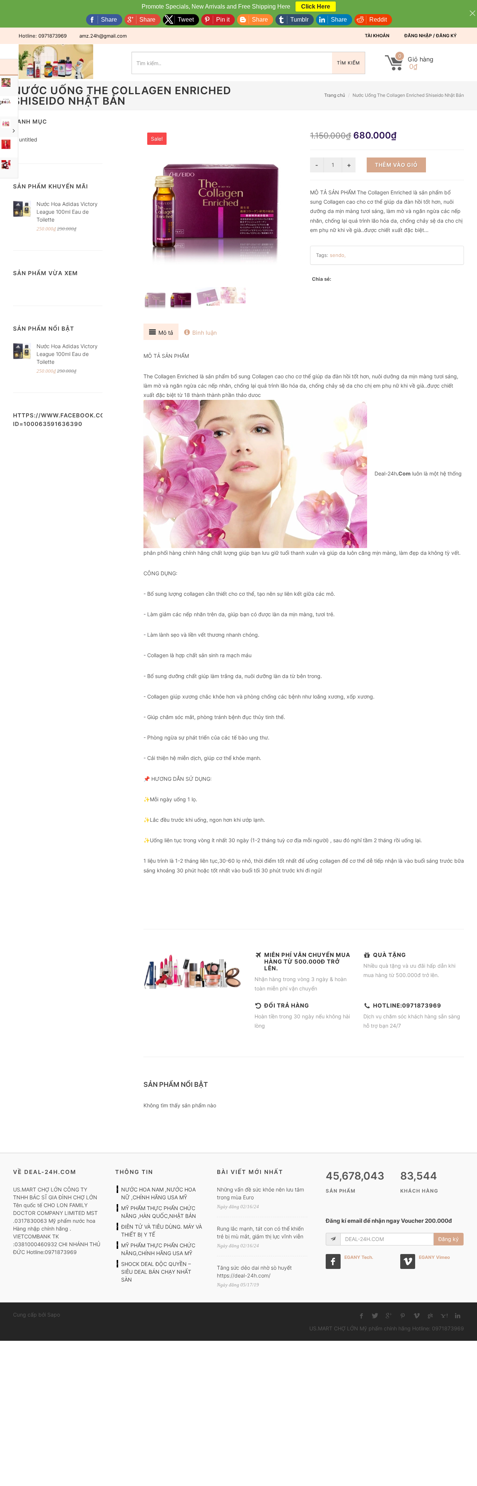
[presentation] (161, 332)
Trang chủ (334, 95)
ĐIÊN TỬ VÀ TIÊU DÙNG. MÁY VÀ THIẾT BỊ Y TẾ (161, 1231)
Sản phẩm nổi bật (43, 328)
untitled (28, 139)
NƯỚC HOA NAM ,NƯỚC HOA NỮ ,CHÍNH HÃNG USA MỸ (158, 1193)
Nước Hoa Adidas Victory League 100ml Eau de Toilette (67, 212)
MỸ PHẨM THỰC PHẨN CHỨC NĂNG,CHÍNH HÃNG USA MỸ (158, 1249)
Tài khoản (377, 35)
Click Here (315, 6)
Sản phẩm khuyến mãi (50, 186)
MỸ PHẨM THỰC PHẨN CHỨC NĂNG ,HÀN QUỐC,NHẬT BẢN (158, 1212)
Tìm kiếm (348, 63)
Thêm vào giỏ (396, 165)
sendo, (338, 255)
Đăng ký (448, 1239)
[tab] (161, 332)
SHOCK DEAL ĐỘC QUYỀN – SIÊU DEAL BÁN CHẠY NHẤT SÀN (156, 1272)
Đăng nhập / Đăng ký (430, 35)
